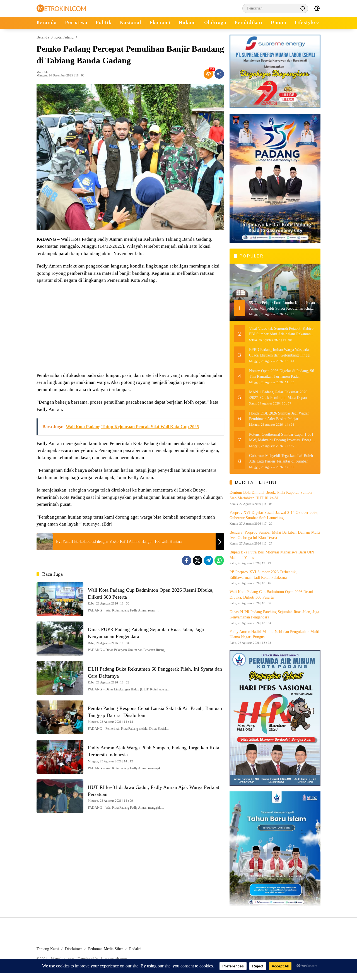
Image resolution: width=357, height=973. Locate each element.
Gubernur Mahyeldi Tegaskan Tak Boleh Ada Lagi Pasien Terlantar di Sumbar (281, 458)
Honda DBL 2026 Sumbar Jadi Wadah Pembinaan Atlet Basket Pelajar (279, 416)
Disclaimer (73, 949)
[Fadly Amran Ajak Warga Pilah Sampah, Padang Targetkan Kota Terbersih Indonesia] (60, 757)
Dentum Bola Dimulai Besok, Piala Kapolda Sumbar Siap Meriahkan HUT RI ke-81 (271, 495)
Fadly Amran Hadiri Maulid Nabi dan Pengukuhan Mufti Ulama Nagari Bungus (274, 634)
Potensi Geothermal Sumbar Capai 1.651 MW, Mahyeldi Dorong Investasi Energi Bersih (281, 437)
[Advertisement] (130, 329)
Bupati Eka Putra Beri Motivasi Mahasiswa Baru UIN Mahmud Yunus (272, 555)
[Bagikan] (219, 74)
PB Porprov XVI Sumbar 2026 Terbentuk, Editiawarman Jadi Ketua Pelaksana (263, 575)
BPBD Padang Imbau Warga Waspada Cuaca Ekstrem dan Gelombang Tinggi (279, 352)
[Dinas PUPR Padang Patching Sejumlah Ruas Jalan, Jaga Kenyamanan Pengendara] (60, 638)
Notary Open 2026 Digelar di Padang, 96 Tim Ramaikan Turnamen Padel (281, 374)
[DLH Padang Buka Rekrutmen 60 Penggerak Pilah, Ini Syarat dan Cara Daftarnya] (60, 678)
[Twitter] (197, 560)
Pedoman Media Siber (105, 949)
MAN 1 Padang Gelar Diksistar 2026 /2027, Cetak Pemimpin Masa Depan (278, 395)
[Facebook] (186, 560)
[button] (302, 8)
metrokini (43, 72)
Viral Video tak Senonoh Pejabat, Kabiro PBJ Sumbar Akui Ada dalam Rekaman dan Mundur (281, 331)
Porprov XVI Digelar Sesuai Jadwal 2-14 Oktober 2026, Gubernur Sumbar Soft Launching (274, 515)
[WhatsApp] (219, 560)
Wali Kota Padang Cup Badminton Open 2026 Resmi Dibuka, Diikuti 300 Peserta (271, 594)
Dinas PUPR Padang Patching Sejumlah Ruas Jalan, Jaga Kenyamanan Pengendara (274, 615)
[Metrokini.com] (61, 8)
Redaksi (135, 949)
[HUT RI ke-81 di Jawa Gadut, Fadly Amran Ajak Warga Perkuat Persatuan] (60, 796)
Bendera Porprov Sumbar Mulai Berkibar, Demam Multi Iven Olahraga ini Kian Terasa (275, 535)
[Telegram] (208, 560)
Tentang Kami (48, 949)
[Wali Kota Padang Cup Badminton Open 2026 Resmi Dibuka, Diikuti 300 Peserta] (60, 599)
